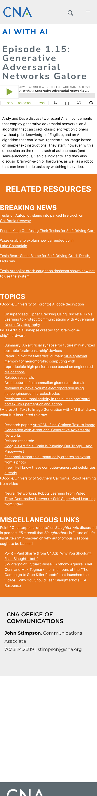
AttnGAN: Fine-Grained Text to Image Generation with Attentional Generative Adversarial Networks (50, 430)
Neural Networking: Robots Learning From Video (45, 493)
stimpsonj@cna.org (60, 649)
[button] (70, 12)
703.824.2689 (19, 649)
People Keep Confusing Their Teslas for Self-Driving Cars (47, 231)
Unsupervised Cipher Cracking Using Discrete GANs (48, 314)
